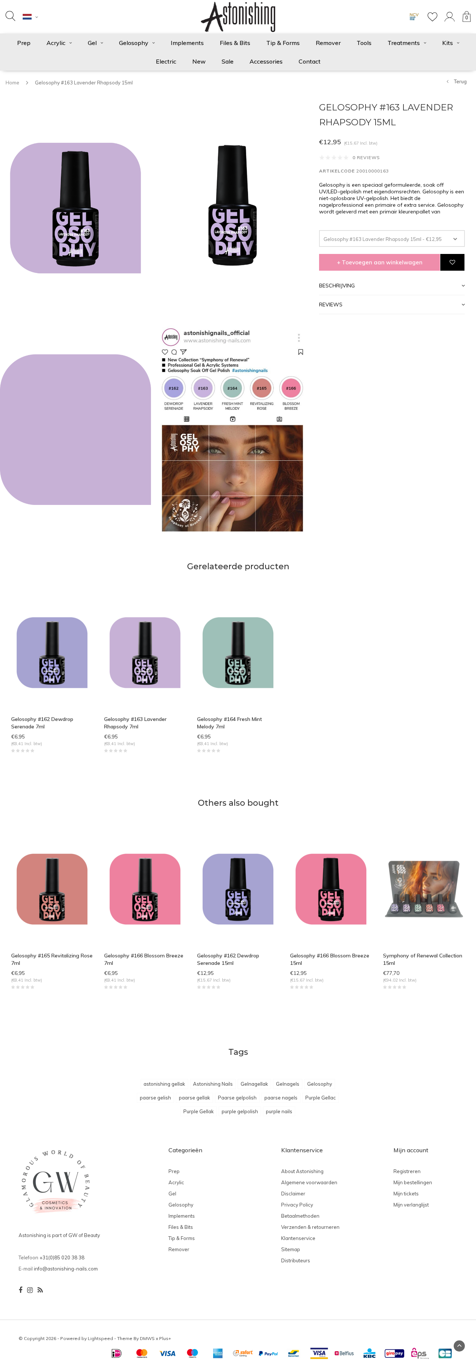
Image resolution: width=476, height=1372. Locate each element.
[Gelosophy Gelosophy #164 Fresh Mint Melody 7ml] (238, 652)
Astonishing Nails (213, 1084)
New (199, 61)
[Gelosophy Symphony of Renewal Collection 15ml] (424, 888)
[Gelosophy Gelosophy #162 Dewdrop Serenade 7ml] (52, 652)
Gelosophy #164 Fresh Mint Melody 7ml (229, 723)
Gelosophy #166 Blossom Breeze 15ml (329, 959)
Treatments (403, 42)
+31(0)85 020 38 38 (61, 1257)
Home (12, 83)
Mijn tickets (406, 1194)
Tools (364, 42)
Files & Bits (235, 42)
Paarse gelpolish (237, 1098)
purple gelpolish (240, 1111)
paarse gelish (155, 1098)
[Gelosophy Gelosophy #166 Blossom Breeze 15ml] (331, 888)
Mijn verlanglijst (411, 1205)
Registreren (407, 1171)
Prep (23, 42)
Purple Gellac (320, 1098)
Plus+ (165, 1338)
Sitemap (290, 1249)
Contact (310, 61)
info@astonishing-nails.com (66, 1269)
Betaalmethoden (300, 1216)
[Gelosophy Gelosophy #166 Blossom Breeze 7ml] (145, 888)
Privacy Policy (297, 1205)
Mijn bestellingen (412, 1182)
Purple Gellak (198, 1111)
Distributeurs (295, 1260)
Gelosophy (133, 42)
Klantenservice (298, 1238)
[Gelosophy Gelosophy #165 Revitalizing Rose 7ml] (52, 888)
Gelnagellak (254, 1084)
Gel (92, 42)
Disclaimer (293, 1194)
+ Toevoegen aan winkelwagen (379, 262)
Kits (447, 42)
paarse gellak (194, 1098)
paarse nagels (281, 1098)
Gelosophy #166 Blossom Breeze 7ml (143, 959)
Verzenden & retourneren (310, 1227)
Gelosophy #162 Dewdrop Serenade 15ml (228, 959)
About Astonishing (302, 1171)
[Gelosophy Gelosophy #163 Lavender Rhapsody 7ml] (145, 652)
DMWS (147, 1338)
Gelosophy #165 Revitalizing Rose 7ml (52, 959)
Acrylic (55, 42)
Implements (187, 42)
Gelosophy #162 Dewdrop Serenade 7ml (42, 723)
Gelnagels (287, 1084)
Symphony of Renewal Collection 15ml (422, 959)
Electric (166, 61)
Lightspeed (100, 1338)
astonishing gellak (164, 1084)
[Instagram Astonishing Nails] (30, 1290)
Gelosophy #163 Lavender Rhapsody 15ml (84, 83)
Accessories (266, 61)
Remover (328, 42)
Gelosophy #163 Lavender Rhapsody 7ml (135, 723)
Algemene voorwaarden (309, 1182)
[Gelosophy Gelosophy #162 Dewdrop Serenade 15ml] (238, 888)
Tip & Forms (283, 42)
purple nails (279, 1111)
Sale (228, 61)
